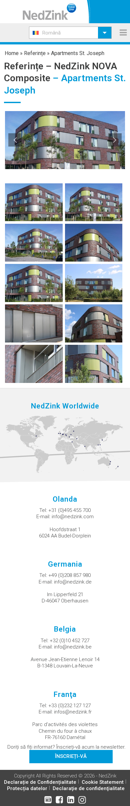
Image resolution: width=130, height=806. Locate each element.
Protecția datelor (27, 788)
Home (12, 53)
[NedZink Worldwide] (65, 444)
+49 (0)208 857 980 (69, 575)
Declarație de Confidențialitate (40, 782)
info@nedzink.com (73, 517)
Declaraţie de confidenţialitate (89, 788)
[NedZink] (49, 11)
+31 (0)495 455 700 (69, 510)
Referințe (35, 53)
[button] (70, 33)
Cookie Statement (103, 782)
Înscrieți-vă (71, 756)
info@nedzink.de (73, 582)
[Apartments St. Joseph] (33, 202)
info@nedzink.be (73, 647)
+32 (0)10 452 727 (69, 641)
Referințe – (29, 66)
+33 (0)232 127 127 (69, 706)
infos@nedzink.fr (73, 712)
